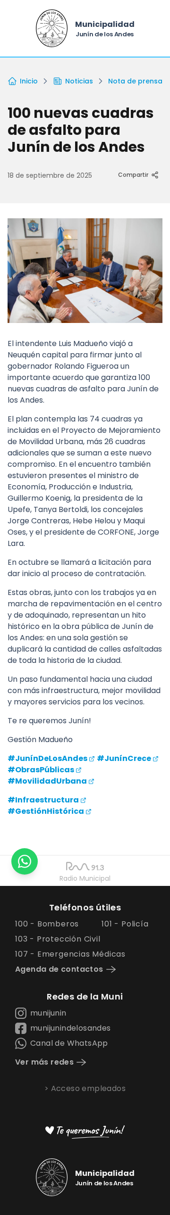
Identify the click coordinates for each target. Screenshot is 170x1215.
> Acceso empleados (85, 1088)
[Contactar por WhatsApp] (24, 861)
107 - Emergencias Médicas (70, 954)
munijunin (48, 1013)
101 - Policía (125, 923)
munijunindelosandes (70, 1028)
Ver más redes (44, 1062)
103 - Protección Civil (58, 939)
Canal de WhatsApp (69, 1043)
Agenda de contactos (59, 969)
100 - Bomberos (47, 923)
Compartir (133, 175)
